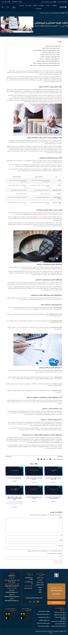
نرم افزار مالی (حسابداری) (60, 612)
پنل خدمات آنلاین (28, 588)
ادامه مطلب (53, 482)
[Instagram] (34, 601)
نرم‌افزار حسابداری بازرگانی (44, 611)
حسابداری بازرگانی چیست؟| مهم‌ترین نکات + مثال (53, 478)
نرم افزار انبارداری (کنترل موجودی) (58, 626)
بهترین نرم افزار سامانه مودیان (46, 379)
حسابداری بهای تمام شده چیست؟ (14, 478)
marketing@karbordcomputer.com (11, 596)
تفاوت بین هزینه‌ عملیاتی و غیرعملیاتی (50, 52)
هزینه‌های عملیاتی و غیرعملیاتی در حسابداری (49, 59)
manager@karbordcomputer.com (12, 586)
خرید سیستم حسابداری (46, 309)
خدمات (48, 5)
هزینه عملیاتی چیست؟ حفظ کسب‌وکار (50, 48)
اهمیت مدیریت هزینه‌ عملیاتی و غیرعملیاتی (49, 55)
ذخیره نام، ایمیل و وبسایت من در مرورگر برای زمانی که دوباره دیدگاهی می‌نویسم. (44, 550)
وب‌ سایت (60, 545)
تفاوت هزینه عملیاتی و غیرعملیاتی (52, 46)
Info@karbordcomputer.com (12, 592)
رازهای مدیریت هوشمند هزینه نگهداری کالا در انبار (34, 478)
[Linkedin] (37, 601)
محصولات (55, 5)
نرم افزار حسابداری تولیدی (44, 617)
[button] (2, 7)
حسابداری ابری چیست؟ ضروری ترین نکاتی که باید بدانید (53, 497)
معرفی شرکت (38, 8)
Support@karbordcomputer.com (12, 600)
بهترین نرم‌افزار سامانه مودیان (43, 623)
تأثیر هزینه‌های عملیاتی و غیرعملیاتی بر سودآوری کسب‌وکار (46, 63)
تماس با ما (40, 580)
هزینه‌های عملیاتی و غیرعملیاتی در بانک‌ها (50, 57)
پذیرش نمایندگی (40, 582)
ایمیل (61, 540)
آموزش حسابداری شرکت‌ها (50, 26)
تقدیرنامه (40, 587)
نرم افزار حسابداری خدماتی (44, 626)
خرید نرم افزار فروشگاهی (44, 620)
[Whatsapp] (30, 601)
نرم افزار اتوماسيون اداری (60, 624)
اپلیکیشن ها (41, 5)
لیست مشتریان (40, 577)
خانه (66, 13)
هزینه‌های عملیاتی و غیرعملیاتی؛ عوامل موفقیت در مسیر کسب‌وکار (44, 65)
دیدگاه (61, 517)
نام (62, 534)
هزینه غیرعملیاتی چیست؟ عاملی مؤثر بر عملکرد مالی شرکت (46, 50)
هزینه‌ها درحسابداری (47, 89)
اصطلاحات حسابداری (59, 13)
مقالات (40, 590)
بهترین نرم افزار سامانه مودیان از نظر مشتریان (34, 497)
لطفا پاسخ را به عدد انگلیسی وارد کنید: (55, 553)
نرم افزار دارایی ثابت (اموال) (60, 615)
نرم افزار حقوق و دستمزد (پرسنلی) (58, 621)
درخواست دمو (28, 5)
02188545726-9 (11, 576)
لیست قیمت (21, 5)
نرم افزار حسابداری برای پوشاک (43, 614)
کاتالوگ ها (35, 5)
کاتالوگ (40, 592)
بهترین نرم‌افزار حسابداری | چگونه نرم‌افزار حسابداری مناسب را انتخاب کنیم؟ (14, 498)
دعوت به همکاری (40, 585)
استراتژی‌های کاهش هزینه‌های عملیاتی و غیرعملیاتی (47, 61)
